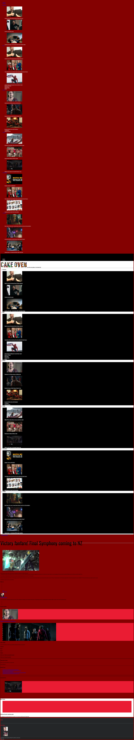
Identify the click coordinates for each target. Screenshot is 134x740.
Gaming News (7, 87)
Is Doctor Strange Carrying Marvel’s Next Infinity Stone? (15, 239)
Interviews (4, 5)
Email (1, 650)
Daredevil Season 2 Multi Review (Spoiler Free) (13, 116)
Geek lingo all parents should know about (7, 714)
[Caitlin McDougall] (6, 730)
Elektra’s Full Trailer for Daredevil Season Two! (13, 171)
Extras (6, 88)
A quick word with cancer (9, 31)
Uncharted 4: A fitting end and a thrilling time (13, 102)
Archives (4, 3)
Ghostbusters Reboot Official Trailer (11, 158)
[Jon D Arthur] (6, 735)
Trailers (4, 132)
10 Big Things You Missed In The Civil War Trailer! (14, 84)
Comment (2, 646)
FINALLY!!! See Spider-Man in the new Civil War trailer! (14, 145)
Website (1, 653)
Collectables (5, 172)
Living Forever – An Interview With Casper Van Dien (14, 252)
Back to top (2, 739)
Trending (4, 212)
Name (1, 648)
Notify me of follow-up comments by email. (7, 655)
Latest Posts (5, 591)
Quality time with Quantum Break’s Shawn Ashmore (14, 18)
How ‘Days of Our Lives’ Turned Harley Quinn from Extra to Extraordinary (18, 226)
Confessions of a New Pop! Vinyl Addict (12, 211)
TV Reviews (7, 130)
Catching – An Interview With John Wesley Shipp (15, 44)
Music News (7, 86)
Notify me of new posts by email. (5, 657)
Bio (3, 590)
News (4, 45)
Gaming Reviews (8, 131)
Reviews (4, 89)
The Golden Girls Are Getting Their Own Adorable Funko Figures (16, 71)
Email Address (3, 664)
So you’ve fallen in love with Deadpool (11, 129)
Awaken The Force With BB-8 (10, 185)
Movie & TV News (8, 85)
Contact (4, 2)
